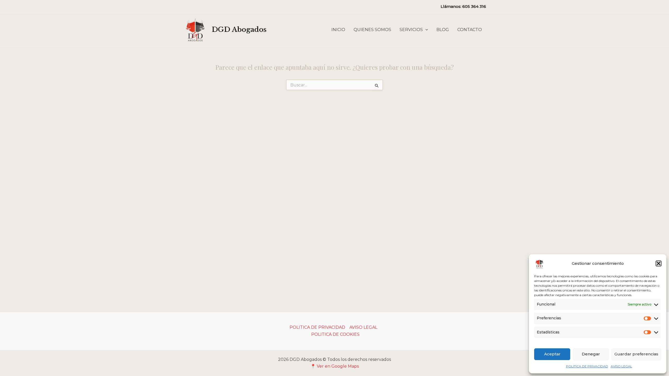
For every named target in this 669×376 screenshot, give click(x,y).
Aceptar (552, 353)
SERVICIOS (411, 29)
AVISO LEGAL (621, 366)
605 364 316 (474, 6)
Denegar (591, 353)
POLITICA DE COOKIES (335, 334)
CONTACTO (469, 29)
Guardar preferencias (636, 353)
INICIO (338, 29)
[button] (658, 263)
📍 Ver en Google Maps (334, 366)
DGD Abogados (239, 29)
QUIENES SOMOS (372, 29)
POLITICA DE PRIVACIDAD (587, 366)
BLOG (442, 29)
